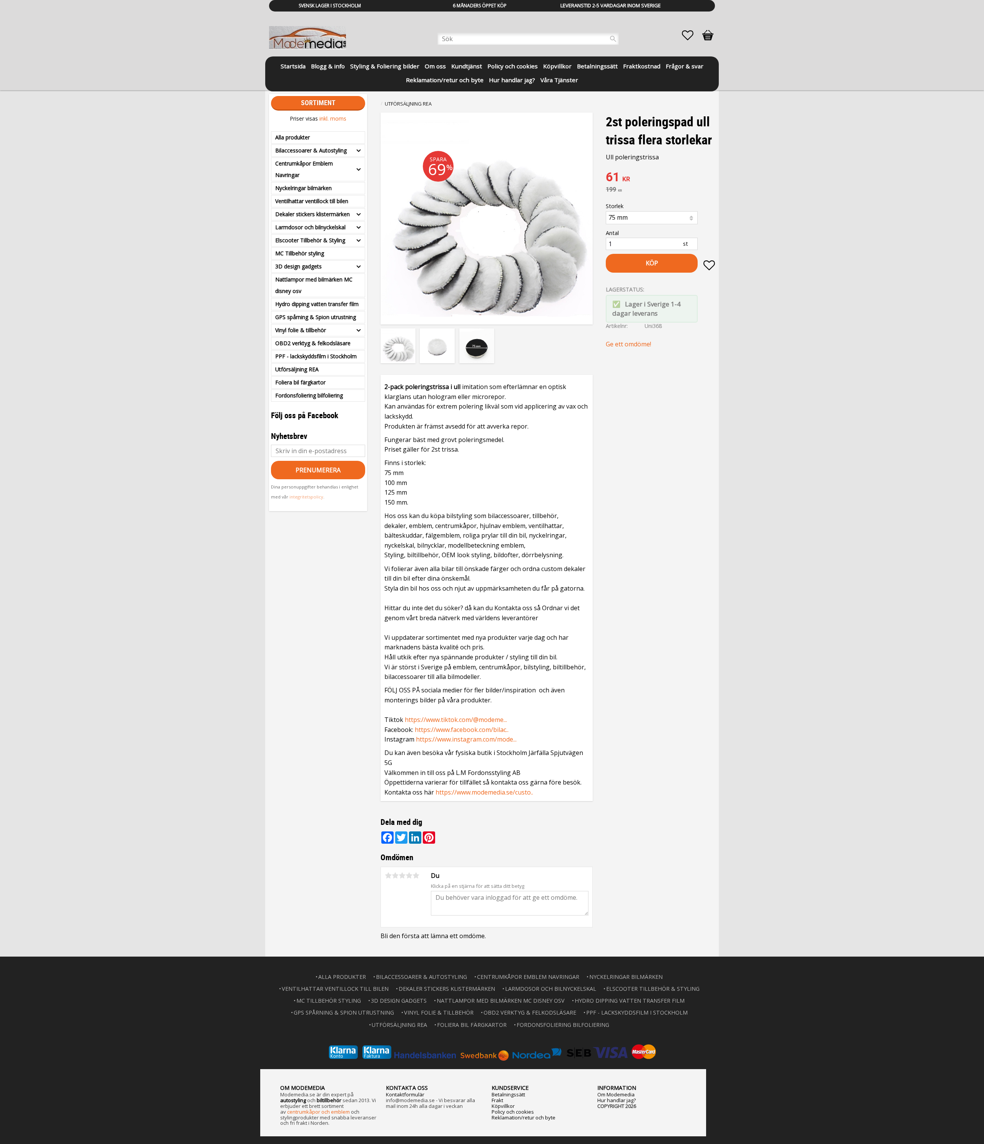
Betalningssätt (508, 1094)
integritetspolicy (306, 497)
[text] (660, 178)
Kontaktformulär (405, 1094)
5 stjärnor (415, 875)
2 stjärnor (395, 875)
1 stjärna (388, 875)
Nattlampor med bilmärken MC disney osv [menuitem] (313, 285)
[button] (691, 35)
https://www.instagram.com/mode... (466, 739)
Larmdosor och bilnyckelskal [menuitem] (310, 227)
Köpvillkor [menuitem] (557, 66)
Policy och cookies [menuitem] (512, 66)
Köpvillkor (503, 1106)
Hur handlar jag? (616, 1100)
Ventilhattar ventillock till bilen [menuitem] (311, 201)
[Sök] (613, 39)
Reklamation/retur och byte (523, 1117)
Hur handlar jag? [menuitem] (512, 80)
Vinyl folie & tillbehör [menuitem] (300, 330)
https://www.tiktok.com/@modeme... (456, 719)
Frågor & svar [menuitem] (684, 66)
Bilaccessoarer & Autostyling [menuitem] (311, 150)
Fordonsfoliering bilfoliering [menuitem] (309, 395)
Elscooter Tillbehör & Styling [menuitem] (310, 240)
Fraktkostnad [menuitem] (641, 66)
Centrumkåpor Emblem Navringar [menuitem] (304, 169)
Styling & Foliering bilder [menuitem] (384, 66)
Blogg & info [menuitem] (328, 66)
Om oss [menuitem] (435, 66)
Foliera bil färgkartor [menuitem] (300, 382)
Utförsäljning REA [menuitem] (297, 369)
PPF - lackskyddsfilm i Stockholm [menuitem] (316, 356)
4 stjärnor (409, 875)
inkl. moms (332, 118)
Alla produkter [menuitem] (292, 137)
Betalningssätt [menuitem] (597, 66)
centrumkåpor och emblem (318, 1111)
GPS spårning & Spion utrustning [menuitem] (315, 317)
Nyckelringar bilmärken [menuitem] (303, 188)
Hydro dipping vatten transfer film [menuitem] (317, 304)
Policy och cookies (513, 1111)
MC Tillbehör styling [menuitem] (299, 253)
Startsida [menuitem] (293, 66)
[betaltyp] (492, 1052)
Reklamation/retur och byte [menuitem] (445, 80)
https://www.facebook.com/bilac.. (462, 729)
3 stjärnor (402, 875)
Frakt (497, 1100)
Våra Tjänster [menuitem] (559, 80)
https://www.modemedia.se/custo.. (484, 792)
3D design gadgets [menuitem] (298, 266)
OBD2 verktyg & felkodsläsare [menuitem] (313, 343)
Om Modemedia (616, 1094)
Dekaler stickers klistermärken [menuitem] (312, 214)
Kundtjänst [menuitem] (466, 66)
